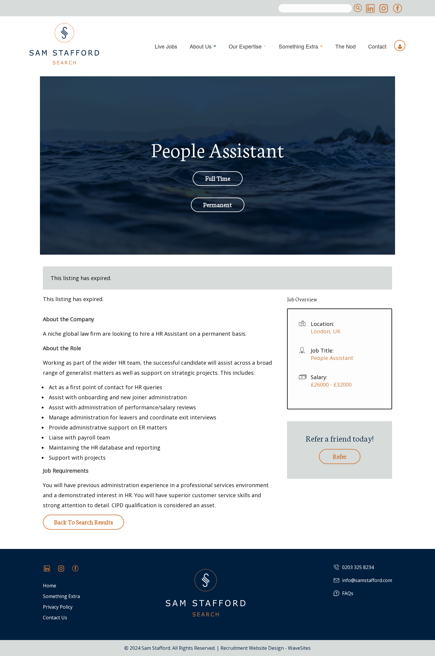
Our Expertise (245, 46)
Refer (340, 456)
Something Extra (298, 46)
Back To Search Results (83, 521)
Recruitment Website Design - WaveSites (265, 648)
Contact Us (55, 618)
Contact (377, 46)
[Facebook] (78, 571)
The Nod (345, 46)
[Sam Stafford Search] (64, 43)
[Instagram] (64, 571)
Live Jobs (166, 46)
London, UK (325, 331)
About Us (201, 46)
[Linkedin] (50, 571)
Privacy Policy (57, 607)
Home (49, 586)
